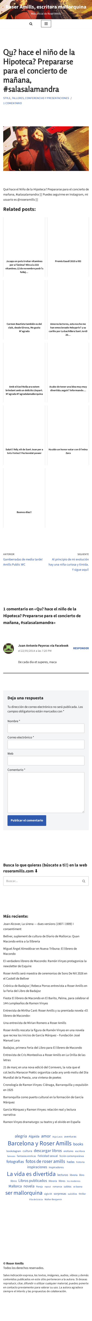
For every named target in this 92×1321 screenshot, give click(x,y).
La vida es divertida (31, 1174)
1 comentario (12, 103)
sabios (67, 1186)
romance (57, 1186)
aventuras (70, 1137)
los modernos (73, 1181)
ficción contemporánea (71, 1156)
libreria (73, 1175)
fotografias (15, 1161)
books (78, 1144)
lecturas (62, 1175)
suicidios (72, 1194)
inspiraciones (37, 1167)
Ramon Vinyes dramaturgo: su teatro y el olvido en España (41, 1122)
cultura (27, 1151)
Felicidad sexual (48, 1156)
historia (80, 1162)
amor (46, 1136)
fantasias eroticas (26, 1156)
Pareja (39, 1186)
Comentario (16, 770)
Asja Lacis (57, 1137)
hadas (70, 1162)
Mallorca (15, 1186)
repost (48, 1186)
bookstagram (13, 1151)
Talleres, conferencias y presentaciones (40, 98)
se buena (77, 1186)
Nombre (13, 721)
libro (81, 1175)
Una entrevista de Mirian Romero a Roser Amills (34, 1023)
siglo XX (48, 1194)
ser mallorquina (23, 1193)
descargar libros (48, 1151)
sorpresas (60, 1194)
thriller (82, 1194)
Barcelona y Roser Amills (39, 1143)
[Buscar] (31, 23)
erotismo (68, 1151)
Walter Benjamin (53, 1199)
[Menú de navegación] (46, 23)
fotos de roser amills (45, 1161)
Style (6, 98)
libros (13, 1181)
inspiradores (56, 1167)
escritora (80, 1151)
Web (10, 753)
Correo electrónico (20, 737)
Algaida (34, 1136)
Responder (81, 648)
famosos (11, 1156)
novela (29, 1186)
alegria (21, 1136)
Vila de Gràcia (36, 1199)
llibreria (53, 1181)
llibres (62, 1181)
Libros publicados (32, 1180)
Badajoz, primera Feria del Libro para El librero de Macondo (42, 1047)
